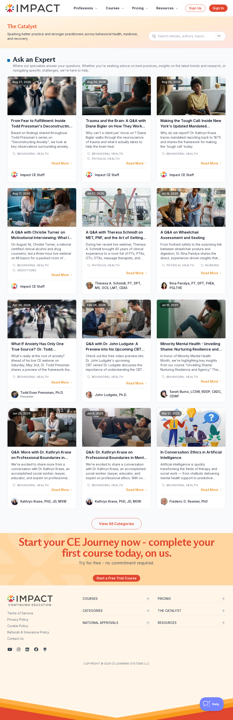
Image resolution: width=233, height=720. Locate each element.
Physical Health (105, 158)
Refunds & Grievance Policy (28, 632)
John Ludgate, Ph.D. (111, 395)
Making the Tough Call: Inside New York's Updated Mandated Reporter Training (190, 126)
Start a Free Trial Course (116, 578)
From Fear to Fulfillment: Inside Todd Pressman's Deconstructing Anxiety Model (41, 126)
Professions (83, 8)
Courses (112, 8)
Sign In (218, 8)
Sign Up (195, 8)
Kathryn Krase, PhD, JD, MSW (43, 501)
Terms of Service (20, 613)
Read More (60, 163)
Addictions (26, 270)
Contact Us (15, 638)
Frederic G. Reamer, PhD (189, 501)
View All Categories (116, 523)
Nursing (212, 265)
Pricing (138, 8)
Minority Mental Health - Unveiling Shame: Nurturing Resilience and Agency (190, 349)
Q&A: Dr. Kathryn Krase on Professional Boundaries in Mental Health (116, 457)
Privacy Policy (17, 619)
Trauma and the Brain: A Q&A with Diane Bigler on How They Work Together (116, 126)
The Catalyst (22, 26)
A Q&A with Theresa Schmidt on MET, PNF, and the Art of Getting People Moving (114, 237)
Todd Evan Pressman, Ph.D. (41, 392)
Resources (165, 8)
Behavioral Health (32, 153)
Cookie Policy (17, 626)
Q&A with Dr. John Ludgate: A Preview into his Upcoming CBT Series (113, 349)
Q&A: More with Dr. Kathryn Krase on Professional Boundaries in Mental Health (41, 457)
